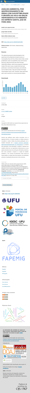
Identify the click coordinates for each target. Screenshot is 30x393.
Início (2, 4)
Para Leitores (5, 282)
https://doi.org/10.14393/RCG (12, 193)
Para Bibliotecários (6, 286)
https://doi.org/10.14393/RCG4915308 (13, 42)
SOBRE (21, 332)
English (4, 269)
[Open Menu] (1, 1)
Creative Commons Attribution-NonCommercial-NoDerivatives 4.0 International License (13, 132)
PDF (4, 98)
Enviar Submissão (7, 184)
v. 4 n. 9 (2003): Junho (15, 4)
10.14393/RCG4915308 (6, 172)
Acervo (7, 4)
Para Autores (5, 284)
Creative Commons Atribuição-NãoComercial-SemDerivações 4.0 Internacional (14, 340)
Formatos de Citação (6, 178)
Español (4, 271)
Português (4, 273)
